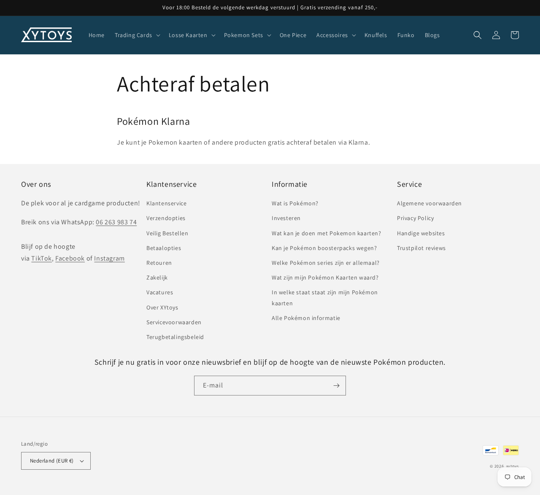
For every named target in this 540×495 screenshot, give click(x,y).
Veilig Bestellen (167, 233)
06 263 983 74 (116, 222)
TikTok (41, 258)
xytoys (512, 466)
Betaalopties (163, 248)
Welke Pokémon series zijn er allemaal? (326, 262)
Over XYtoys (162, 307)
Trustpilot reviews (421, 248)
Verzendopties (166, 218)
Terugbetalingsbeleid (175, 337)
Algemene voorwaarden (429, 203)
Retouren (159, 262)
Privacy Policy (415, 218)
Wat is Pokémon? (295, 203)
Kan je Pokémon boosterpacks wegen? (324, 248)
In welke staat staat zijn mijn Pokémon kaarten (325, 297)
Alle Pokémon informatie (306, 318)
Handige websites (421, 233)
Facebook (70, 258)
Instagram (109, 258)
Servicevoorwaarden (174, 322)
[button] (137, 35)
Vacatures (159, 292)
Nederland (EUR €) (52, 460)
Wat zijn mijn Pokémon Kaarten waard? (325, 277)
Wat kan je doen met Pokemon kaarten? (326, 233)
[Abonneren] (336, 385)
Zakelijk (157, 277)
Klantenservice (166, 203)
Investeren (286, 218)
